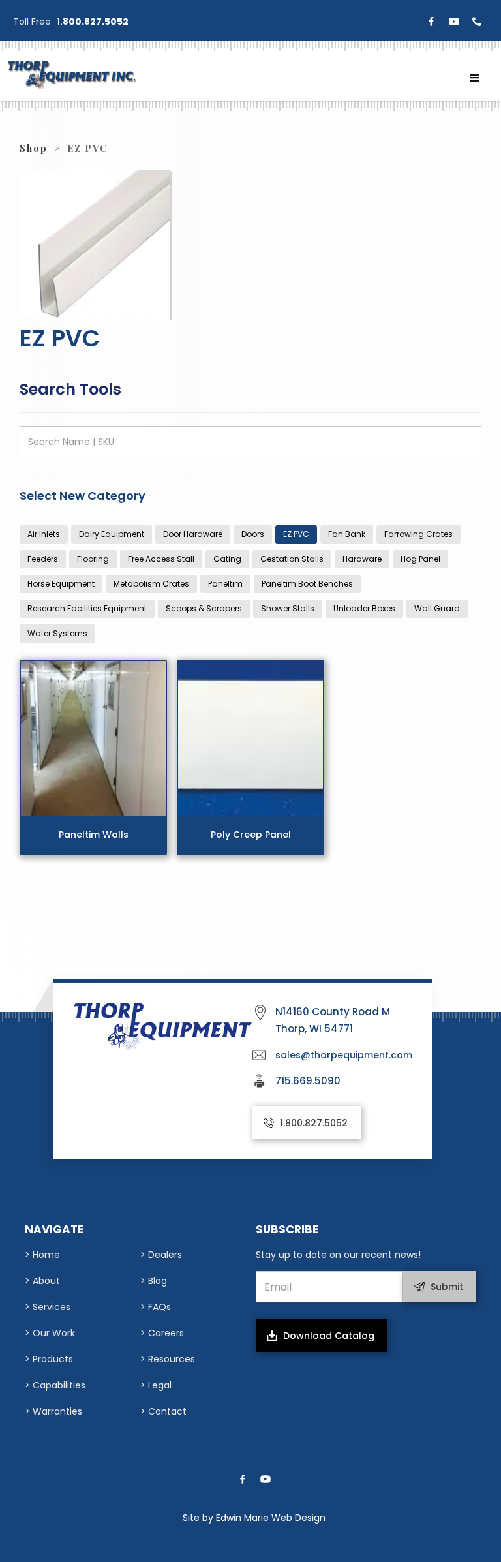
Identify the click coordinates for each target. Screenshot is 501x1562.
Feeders (42, 558)
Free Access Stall (161, 558)
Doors (252, 534)
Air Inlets (43, 534)
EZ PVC (296, 534)
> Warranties (53, 1411)
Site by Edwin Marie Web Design (254, 1517)
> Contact (163, 1411)
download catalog (328, 1335)
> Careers (162, 1333)
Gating (227, 558)
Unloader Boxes (364, 608)
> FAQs (155, 1306)
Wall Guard (437, 608)
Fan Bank (346, 534)
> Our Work (50, 1333)
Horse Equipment (61, 583)
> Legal (156, 1385)
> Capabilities (55, 1385)
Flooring (93, 558)
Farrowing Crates (418, 534)
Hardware (362, 558)
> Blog (153, 1280)
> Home (42, 1254)
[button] (474, 78)
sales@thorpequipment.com (343, 1055)
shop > (40, 148)
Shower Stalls (287, 608)
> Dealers (161, 1254)
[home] (72, 74)
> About (42, 1280)
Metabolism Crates (151, 583)
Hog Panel (420, 558)
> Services (47, 1306)
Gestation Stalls (292, 558)
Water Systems (57, 633)
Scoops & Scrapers (204, 608)
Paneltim (225, 583)
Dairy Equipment (111, 534)
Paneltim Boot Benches (307, 583)
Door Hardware (192, 534)
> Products (49, 1359)
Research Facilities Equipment (87, 608)
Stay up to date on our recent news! (338, 1254)
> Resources (167, 1359)
